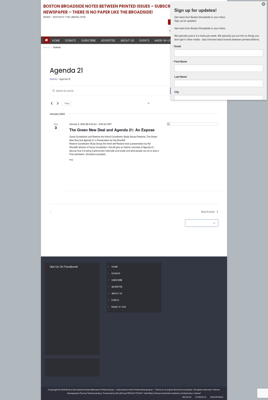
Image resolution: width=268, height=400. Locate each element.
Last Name (180, 76)
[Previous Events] (52, 103)
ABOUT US (127, 40)
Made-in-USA (164, 40)
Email (177, 46)
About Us (186, 396)
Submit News (216, 396)
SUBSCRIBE (88, 40)
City (176, 92)
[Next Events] (58, 103)
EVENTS (144, 40)
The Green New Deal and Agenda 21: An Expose (111, 129)
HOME (56, 40)
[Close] (263, 4)
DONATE (70, 40)
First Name (180, 61)
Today (66, 103)
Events (53, 79)
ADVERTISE (108, 40)
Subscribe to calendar (200, 223)
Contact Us (200, 396)
